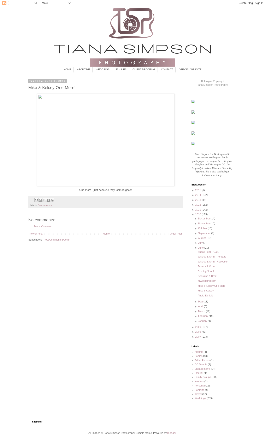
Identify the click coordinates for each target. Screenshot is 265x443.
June (201, 247)
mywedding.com (207, 280)
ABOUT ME (83, 69)
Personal (200, 385)
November (204, 223)
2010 (198, 214)
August (202, 238)
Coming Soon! (206, 271)
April (201, 306)
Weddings (200, 398)
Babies (198, 356)
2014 (198, 195)
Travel (198, 394)
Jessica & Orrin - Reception (213, 261)
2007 (198, 336)
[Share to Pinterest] (52, 200)
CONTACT (167, 69)
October (203, 228)
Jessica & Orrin (206, 266)
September (204, 233)
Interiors (199, 381)
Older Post (176, 233)
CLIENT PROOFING (143, 69)
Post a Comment (43, 226)
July (200, 242)
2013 (198, 200)
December (204, 218)
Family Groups (203, 377)
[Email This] (36, 200)
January (203, 321)
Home (106, 233)
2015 (198, 190)
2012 (198, 204)
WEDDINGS (103, 69)
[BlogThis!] (40, 200)
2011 (198, 209)
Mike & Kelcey (206, 290)
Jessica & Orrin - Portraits (212, 256)
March (202, 311)
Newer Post (35, 233)
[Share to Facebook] (48, 200)
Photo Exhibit (205, 295)
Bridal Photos (202, 360)
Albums (199, 351)
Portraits (199, 390)
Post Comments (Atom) (57, 239)
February (203, 316)
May (201, 301)
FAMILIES (121, 69)
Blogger (171, 433)
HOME (67, 69)
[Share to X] (44, 200)
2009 (198, 327)
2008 (198, 331)
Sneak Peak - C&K (208, 251)
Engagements (45, 205)
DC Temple (201, 364)
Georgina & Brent (207, 276)
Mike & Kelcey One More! (212, 285)
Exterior (199, 373)
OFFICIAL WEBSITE (190, 69)
